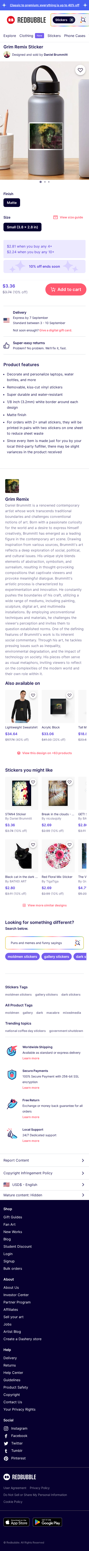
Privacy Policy (40, 1488)
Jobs (7, 1324)
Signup (9, 1261)
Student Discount (17, 1246)
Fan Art (9, 1224)
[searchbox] (44, 943)
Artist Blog (12, 1331)
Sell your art (13, 1317)
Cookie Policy (12, 1501)
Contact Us (12, 1402)
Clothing (30, 35)
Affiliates (10, 1309)
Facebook (19, 1435)
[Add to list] (80, 70)
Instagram (19, 1428)
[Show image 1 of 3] (41, 182)
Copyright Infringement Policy (27, 1173)
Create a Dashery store (22, 1339)
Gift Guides (12, 1217)
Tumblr (16, 1450)
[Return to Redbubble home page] (26, 20)
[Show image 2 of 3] (45, 182)
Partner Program (17, 1302)
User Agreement (14, 1488)
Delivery (10, 1358)
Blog (7, 1239)
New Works (12, 1232)
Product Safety (15, 1387)
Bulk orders (12, 1268)
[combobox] (70, 20)
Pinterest (18, 1458)
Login (8, 1254)
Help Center (13, 1372)
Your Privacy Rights (19, 1409)
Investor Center (16, 1295)
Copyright (11, 1394)
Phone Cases (74, 35)
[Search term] (83, 20)
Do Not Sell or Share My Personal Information (35, 1495)
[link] (22, 956)
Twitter (17, 1443)
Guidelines (11, 1380)
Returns (9, 1365)
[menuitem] (9, 35)
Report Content (16, 1160)
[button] (44, 5)
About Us (11, 1287)
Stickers (54, 35)
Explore (9, 35)
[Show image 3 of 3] (48, 182)
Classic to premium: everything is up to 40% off (44, 5)
